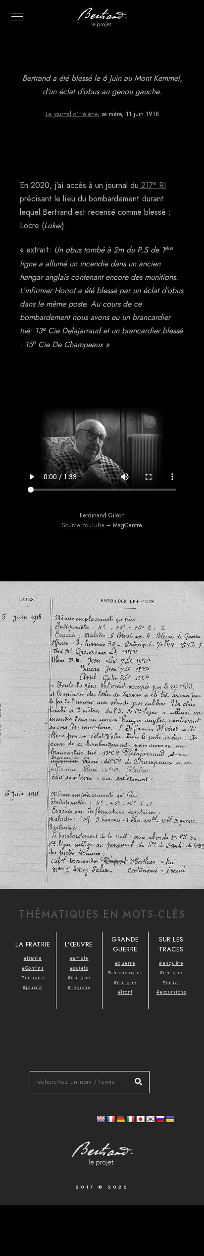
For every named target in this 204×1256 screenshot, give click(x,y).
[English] (100, 1119)
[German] (120, 1119)
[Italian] (130, 1119)
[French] (110, 1119)
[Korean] (150, 1119)
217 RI (152, 185)
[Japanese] (140, 1119)
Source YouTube (83, 525)
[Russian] (159, 1119)
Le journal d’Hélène (72, 114)
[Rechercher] (135, 1079)
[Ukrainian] (169, 1119)
